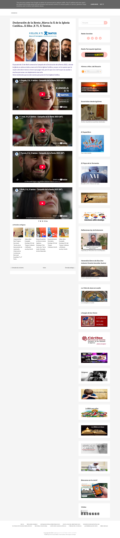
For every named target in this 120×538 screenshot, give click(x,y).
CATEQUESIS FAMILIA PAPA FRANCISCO (50, 524)
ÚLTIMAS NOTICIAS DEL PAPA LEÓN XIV (22, 526)
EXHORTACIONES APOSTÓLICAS (91, 524)
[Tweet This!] (41, 221)
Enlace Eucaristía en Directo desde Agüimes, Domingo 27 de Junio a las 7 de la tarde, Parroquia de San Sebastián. (41, 245)
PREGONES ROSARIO (32, 524)
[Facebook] (88, 38)
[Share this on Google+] (43, 221)
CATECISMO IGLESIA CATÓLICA (58, 526)
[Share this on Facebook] (39, 221)
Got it (102, 4)
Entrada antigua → (70, 267)
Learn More (94, 4)
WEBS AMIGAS (104, 526)
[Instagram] (96, 38)
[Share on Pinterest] (45, 221)
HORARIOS (14, 13)
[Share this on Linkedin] (47, 221)
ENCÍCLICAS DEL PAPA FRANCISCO (71, 524)
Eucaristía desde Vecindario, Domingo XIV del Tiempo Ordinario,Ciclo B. (52, 243)
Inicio (44, 267)
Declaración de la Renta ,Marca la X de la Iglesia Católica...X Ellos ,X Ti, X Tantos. (41, 24)
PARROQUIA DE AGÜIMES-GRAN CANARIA (64, 533)
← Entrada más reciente (17, 267)
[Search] (105, 22)
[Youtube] (100, 38)
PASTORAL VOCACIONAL (41, 526)
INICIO (22, 524)
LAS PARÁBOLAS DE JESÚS (91, 526)
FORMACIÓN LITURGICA (75, 526)
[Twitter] (92, 38)
